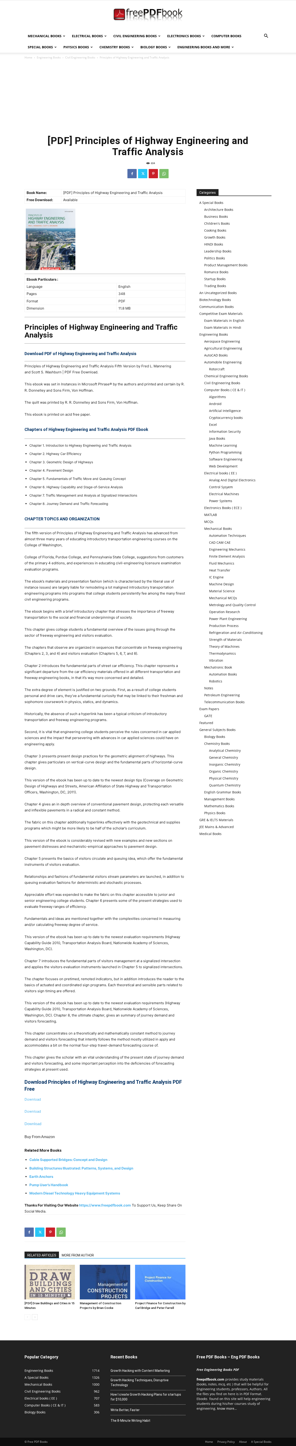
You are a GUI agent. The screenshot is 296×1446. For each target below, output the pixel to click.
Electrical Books (87, 36)
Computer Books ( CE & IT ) (224, 390)
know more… (227, 1408)
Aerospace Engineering (222, 341)
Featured (206, 723)
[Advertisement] (148, 96)
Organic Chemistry (223, 771)
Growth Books (214, 237)
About (243, 1442)
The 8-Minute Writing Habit (130, 1420)
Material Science (222, 591)
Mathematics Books (219, 806)
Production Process (224, 625)
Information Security (225, 431)
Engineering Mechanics (227, 549)
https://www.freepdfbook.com (105, 1205)
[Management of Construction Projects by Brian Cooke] (105, 1282)
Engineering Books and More (203, 47)
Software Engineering (225, 459)
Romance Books (216, 272)
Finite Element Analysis (227, 556)
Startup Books (215, 279)
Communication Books (216, 306)
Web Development (223, 466)
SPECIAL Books (40, 47)
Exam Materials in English (224, 320)
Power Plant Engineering (228, 619)
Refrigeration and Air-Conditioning (236, 632)
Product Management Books (226, 265)
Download (33, 1099)
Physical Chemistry (223, 778)
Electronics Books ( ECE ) (222, 508)
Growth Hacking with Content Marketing (140, 1370)
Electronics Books (184, 36)
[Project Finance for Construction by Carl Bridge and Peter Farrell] (160, 1282)
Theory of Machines (224, 646)
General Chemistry (223, 757)
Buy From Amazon (40, 1137)
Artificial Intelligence (225, 410)
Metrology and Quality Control (232, 605)
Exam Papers (209, 709)
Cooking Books (215, 230)
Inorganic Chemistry (224, 764)
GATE (208, 716)
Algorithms (217, 397)
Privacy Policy (226, 1442)
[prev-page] (27, 1317)
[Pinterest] (153, 173)
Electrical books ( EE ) (220, 473)
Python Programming (225, 452)
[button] (265, 36)
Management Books (219, 799)
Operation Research (224, 612)
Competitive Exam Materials (221, 313)
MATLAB (210, 515)
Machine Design (221, 584)
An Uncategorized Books (218, 293)
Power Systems (220, 501)
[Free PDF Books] (148, 15)
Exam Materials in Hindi (222, 327)
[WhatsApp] (164, 173)
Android (215, 404)
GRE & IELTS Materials (216, 820)
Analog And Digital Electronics (232, 480)
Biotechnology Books (215, 300)
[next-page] (35, 1317)
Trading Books (215, 286)
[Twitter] (142, 173)
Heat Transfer (219, 570)
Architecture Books (218, 209)
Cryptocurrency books (226, 417)
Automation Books (223, 674)
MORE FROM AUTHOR (78, 1255)
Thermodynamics (222, 653)
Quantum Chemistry (224, 785)
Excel (213, 424)
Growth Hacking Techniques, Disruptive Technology (140, 1382)
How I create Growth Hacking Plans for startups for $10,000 (146, 1397)
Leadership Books (217, 251)
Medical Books (210, 834)
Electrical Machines (224, 494)
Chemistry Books (114, 47)
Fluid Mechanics (221, 563)
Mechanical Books (45, 36)
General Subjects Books (217, 730)
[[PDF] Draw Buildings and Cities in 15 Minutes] (50, 1282)
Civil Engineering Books (135, 36)
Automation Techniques (227, 535)
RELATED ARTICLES (41, 1255)
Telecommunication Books (224, 702)
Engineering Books (49, 57)
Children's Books (217, 223)
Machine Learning (223, 445)
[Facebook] (132, 173)
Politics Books (214, 258)
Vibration (216, 660)
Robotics (215, 681)
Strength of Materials (225, 639)
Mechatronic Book (218, 667)
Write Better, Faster (125, 1410)
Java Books (217, 438)
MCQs (208, 521)
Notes (208, 688)
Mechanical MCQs (223, 598)
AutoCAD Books (216, 355)
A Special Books (211, 202)
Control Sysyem (221, 487)
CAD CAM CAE (220, 542)
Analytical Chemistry (225, 750)
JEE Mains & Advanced (216, 827)
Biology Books (153, 47)
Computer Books (226, 36)
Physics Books (76, 47)
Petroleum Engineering (222, 695)
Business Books (216, 216)
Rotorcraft (217, 369)
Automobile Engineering (223, 362)
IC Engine (216, 577)
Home (28, 57)
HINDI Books (213, 244)
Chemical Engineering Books (226, 376)
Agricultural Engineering (223, 348)
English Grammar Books (222, 792)
